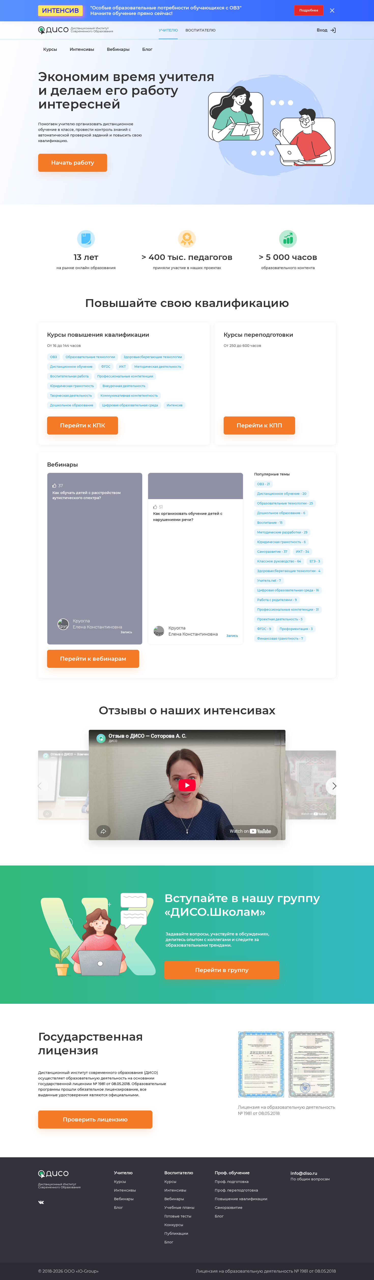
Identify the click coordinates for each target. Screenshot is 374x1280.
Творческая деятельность (71, 395)
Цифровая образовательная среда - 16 (288, 590)
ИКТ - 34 (302, 551)
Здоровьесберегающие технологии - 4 (288, 571)
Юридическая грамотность (72, 386)
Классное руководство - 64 (279, 561)
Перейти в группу (222, 970)
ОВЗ (53, 357)
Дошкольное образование (71, 405)
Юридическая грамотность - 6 (281, 542)
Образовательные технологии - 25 (285, 503)
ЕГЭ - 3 (315, 561)
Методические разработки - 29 (282, 532)
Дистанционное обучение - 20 (281, 494)
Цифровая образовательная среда (130, 405)
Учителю (168, 30)
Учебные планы (179, 1207)
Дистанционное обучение (71, 366)
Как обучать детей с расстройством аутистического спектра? (86, 495)
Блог (118, 1207)
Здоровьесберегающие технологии (153, 357)
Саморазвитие (228, 1207)
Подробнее (308, 10)
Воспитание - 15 (269, 523)
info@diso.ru (304, 1173)
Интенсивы (125, 1190)
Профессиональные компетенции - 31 (288, 609)
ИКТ (122, 366)
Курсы (120, 1181)
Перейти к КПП (259, 425)
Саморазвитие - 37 (272, 551)
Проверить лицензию (95, 1119)
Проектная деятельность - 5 (280, 619)
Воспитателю (200, 30)
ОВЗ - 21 (263, 484)
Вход (322, 30)
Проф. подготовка (232, 1181)
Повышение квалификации (241, 1199)
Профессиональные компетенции (125, 376)
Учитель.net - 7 (269, 580)
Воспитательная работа (69, 376)
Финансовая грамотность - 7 (280, 638)
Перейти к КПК (82, 425)
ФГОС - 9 (264, 629)
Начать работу (72, 162)
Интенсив (174, 405)
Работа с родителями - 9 (277, 600)
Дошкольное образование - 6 (281, 513)
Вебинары (124, 1199)
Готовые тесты (177, 1216)
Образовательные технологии (90, 357)
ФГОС (105, 366)
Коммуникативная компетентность (129, 395)
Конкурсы (173, 1225)
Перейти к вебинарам (93, 658)
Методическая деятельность (157, 366)
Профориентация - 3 (296, 629)
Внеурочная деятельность (124, 386)
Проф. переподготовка (236, 1190)
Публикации (176, 1233)
